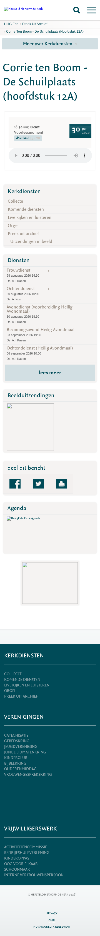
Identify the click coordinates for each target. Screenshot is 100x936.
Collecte (15, 201)
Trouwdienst (23, 275)
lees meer (50, 372)
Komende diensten (26, 209)
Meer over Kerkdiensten (48, 44)
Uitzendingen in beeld (31, 241)
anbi (52, 920)
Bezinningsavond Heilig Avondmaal (40, 334)
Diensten (19, 260)
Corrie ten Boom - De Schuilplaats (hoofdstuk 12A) (45, 31)
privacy (51, 913)
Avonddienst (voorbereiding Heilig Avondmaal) (39, 314)
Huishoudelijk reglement (51, 926)
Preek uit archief (34, 24)
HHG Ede (11, 24)
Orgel (13, 225)
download (28, 138)
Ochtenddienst (23, 293)
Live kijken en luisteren (29, 217)
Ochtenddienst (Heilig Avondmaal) (40, 352)
